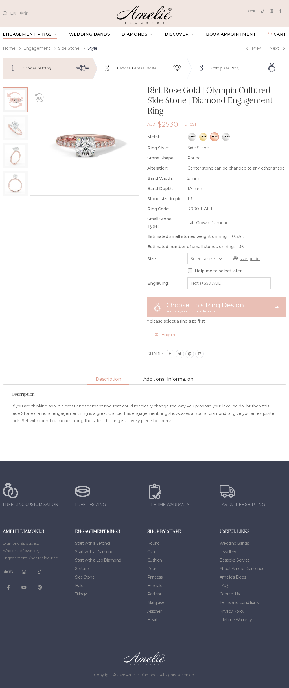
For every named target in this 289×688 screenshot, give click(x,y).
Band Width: (160, 178)
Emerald (154, 585)
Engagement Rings (27, 34)
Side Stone (69, 48)
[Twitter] (180, 354)
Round (153, 543)
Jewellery (228, 551)
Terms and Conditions (239, 602)
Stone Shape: (160, 158)
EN (13, 13)
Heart (152, 619)
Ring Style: (158, 147)
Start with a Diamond (94, 551)
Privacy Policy (232, 611)
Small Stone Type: (159, 222)
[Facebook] (280, 11)
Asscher (154, 611)
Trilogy (81, 594)
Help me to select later (218, 270)
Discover (177, 34)
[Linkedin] (199, 354)
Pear (151, 568)
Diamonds (135, 34)
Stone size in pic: (164, 198)
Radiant (154, 594)
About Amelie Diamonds (242, 568)
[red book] (251, 11)
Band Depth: (160, 188)
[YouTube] (24, 587)
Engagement (36, 48)
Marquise (155, 602)
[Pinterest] (189, 354)
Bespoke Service (235, 560)
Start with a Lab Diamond (98, 560)
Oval (151, 551)
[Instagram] (271, 11)
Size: (152, 258)
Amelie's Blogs (233, 577)
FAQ (224, 585)
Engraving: (158, 283)
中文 (24, 13)
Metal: (153, 136)
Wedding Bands (89, 34)
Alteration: (157, 168)
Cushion (154, 560)
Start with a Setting (92, 543)
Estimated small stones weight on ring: (187, 236)
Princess (154, 577)
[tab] (108, 379)
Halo (79, 585)
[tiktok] (262, 11)
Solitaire (82, 568)
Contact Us (230, 594)
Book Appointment (231, 34)
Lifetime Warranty (236, 619)
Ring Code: (158, 208)
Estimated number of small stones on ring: (191, 246)
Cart (280, 34)
